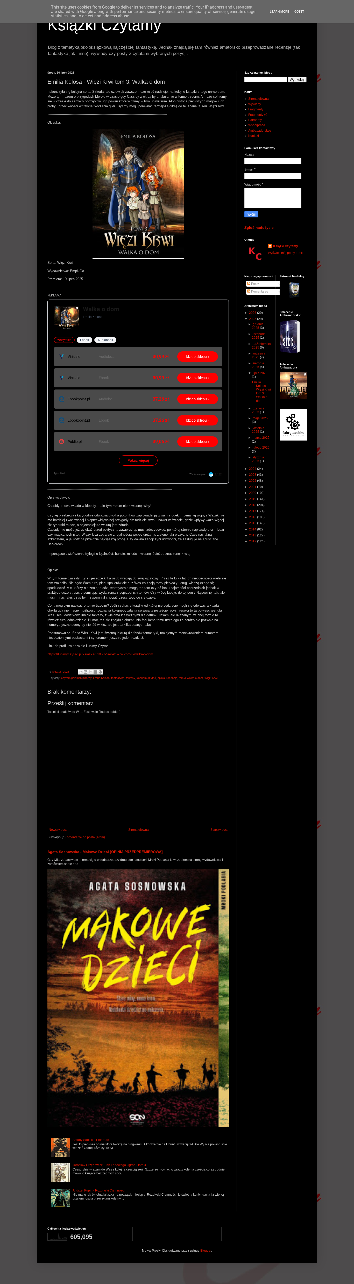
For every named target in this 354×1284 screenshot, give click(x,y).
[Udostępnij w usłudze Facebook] (95, 672)
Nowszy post (58, 830)
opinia (161, 677)
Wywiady (254, 104)
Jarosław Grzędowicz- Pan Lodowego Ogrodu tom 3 (109, 1165)
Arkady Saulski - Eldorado (91, 1140)
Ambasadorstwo (259, 130)
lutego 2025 (261, 447)
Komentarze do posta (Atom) (85, 837)
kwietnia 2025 (258, 430)
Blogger (205, 1250)
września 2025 (258, 355)
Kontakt (253, 136)
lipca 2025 (260, 373)
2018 (253, 505)
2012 (253, 541)
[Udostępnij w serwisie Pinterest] (100, 672)
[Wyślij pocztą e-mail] (80, 672)
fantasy (130, 677)
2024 (253, 469)
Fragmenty (255, 109)
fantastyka (117, 677)
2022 (253, 481)
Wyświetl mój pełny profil (285, 253)
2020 (253, 493)
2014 (253, 529)
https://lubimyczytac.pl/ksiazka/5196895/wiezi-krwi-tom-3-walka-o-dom (100, 654)
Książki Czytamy (104, 25)
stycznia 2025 (258, 459)
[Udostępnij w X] (90, 672)
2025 (253, 319)
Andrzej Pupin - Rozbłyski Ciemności (99, 1190)
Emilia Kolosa (101, 677)
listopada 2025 (259, 335)
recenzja (171, 677)
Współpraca (256, 125)
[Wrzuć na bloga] (85, 672)
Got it (299, 11)
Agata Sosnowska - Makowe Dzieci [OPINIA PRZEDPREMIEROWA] (105, 852)
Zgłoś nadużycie (259, 227)
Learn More (279, 11)
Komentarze (259, 291)
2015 (253, 523)
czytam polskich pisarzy (76, 677)
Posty (254, 284)
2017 (253, 511)
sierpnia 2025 (258, 365)
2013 (253, 535)
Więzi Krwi (210, 677)
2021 (253, 487)
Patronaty (255, 120)
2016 (253, 517)
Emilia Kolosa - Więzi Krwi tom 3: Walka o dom (261, 391)
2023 (253, 475)
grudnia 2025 (258, 326)
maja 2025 (260, 418)
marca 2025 (261, 437)
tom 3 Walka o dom (191, 677)
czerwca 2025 (258, 410)
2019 (253, 499)
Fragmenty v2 (257, 115)
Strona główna (138, 830)
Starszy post (219, 830)
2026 (253, 313)
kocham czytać (146, 677)
